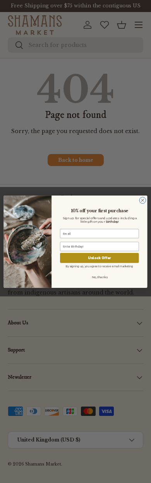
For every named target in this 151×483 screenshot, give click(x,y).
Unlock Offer (99, 257)
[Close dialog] (142, 200)
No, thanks (99, 277)
